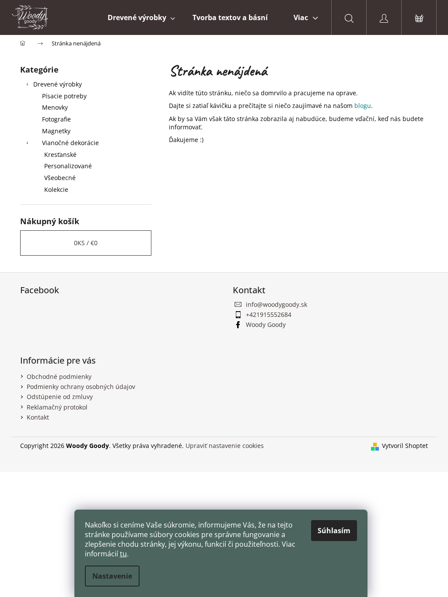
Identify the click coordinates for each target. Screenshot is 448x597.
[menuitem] (141, 17)
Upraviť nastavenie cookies (225, 445)
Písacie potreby (64, 96)
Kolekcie (56, 189)
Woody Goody (266, 324)
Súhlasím (334, 530)
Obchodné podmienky (59, 376)
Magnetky (56, 131)
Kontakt (38, 417)
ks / (86, 243)
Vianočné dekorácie (70, 143)
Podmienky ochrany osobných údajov (81, 386)
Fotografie (56, 119)
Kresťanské (60, 154)
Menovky (55, 107)
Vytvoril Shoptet (405, 445)
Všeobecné (60, 178)
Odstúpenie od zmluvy (60, 396)
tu (123, 554)
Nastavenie (112, 576)
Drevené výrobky (57, 84)
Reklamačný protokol (57, 407)
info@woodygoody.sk (276, 304)
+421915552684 (268, 314)
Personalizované (68, 166)
